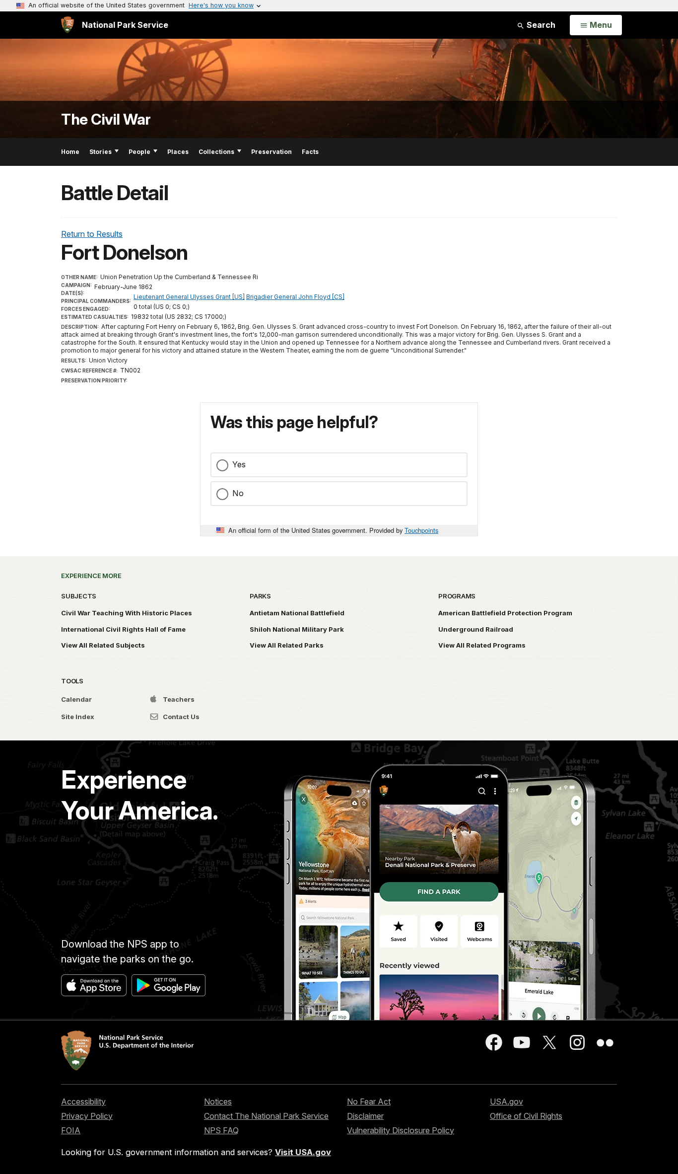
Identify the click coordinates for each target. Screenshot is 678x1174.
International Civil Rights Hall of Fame (123, 629)
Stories (100, 151)
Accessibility (83, 1101)
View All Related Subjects (103, 645)
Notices (218, 1101)
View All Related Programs (482, 645)
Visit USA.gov (303, 1152)
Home (70, 151)
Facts (310, 151)
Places (178, 151)
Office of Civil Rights (526, 1116)
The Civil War (106, 119)
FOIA (70, 1130)
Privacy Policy (87, 1116)
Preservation (271, 151)
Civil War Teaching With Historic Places (126, 613)
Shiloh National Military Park (297, 629)
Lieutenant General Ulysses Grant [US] (189, 296)
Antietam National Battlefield (297, 613)
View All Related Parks (287, 645)
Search (540, 25)
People (139, 151)
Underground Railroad (475, 629)
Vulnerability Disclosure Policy (400, 1130)
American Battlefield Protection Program (505, 613)
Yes (239, 464)
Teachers (178, 699)
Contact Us (180, 717)
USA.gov (506, 1101)
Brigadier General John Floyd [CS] (295, 296)
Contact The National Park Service (266, 1116)
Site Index (77, 717)
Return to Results (92, 234)
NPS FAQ (221, 1130)
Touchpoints (421, 530)
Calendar (76, 699)
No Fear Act (369, 1101)
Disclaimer (365, 1116)
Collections (216, 151)
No (238, 493)
